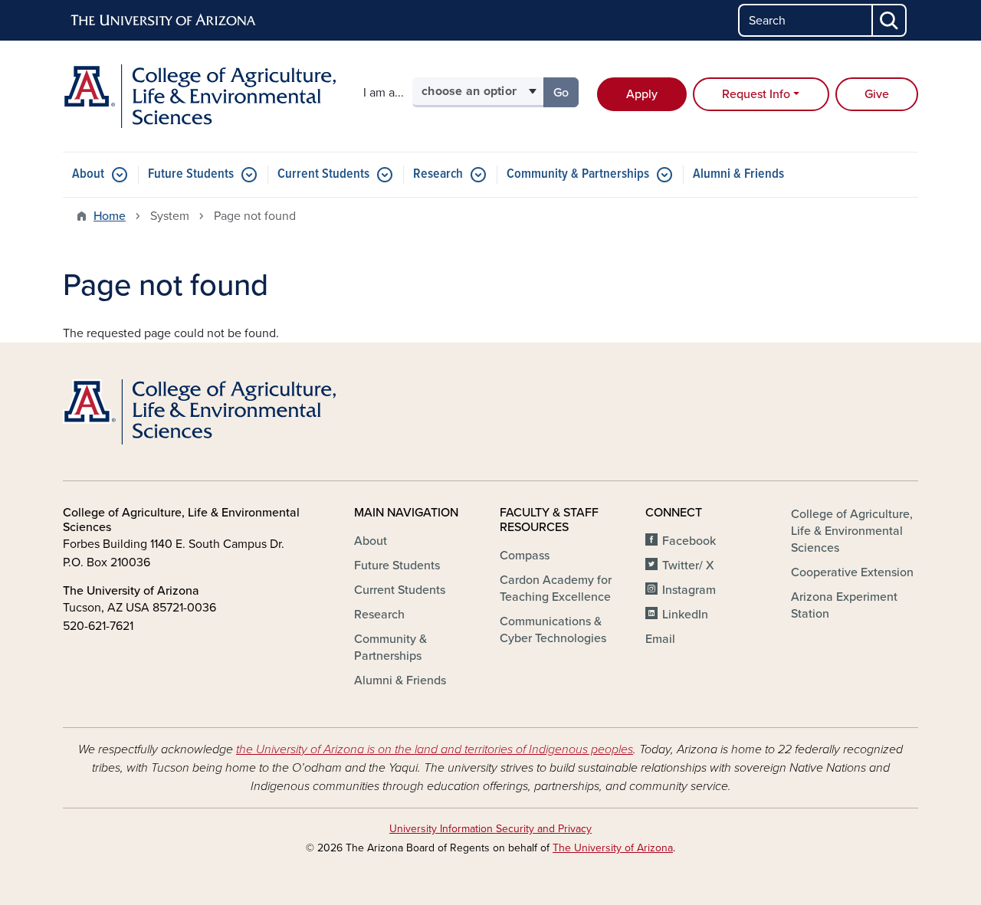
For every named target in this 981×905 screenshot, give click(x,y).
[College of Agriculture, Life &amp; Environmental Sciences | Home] (199, 96)
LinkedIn (685, 614)
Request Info (756, 94)
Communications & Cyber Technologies (553, 630)
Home (110, 216)
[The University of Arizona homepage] (164, 21)
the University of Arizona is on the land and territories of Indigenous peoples (434, 749)
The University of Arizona (613, 847)
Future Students (191, 174)
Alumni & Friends (738, 174)
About (88, 174)
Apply (642, 94)
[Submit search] (890, 20)
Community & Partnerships (578, 174)
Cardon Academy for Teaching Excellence (556, 588)
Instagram (689, 590)
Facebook (689, 541)
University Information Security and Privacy (490, 828)
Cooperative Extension (852, 572)
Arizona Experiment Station (844, 605)
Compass (525, 555)
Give (877, 94)
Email (660, 639)
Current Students (323, 174)
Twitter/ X (688, 565)
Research (438, 174)
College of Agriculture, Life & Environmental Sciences (852, 531)
